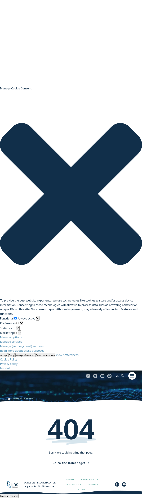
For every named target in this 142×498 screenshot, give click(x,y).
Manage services (11, 342)
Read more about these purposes (22, 351)
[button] (71, 194)
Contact (93, 484)
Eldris (81, 489)
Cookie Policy (8, 359)
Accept (3, 355)
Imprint (5, 368)
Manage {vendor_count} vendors (21, 346)
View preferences (25, 355)
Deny (11, 355)
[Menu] (132, 376)
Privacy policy (8, 364)
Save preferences (45, 355)
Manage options (11, 337)
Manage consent (9, 495)
